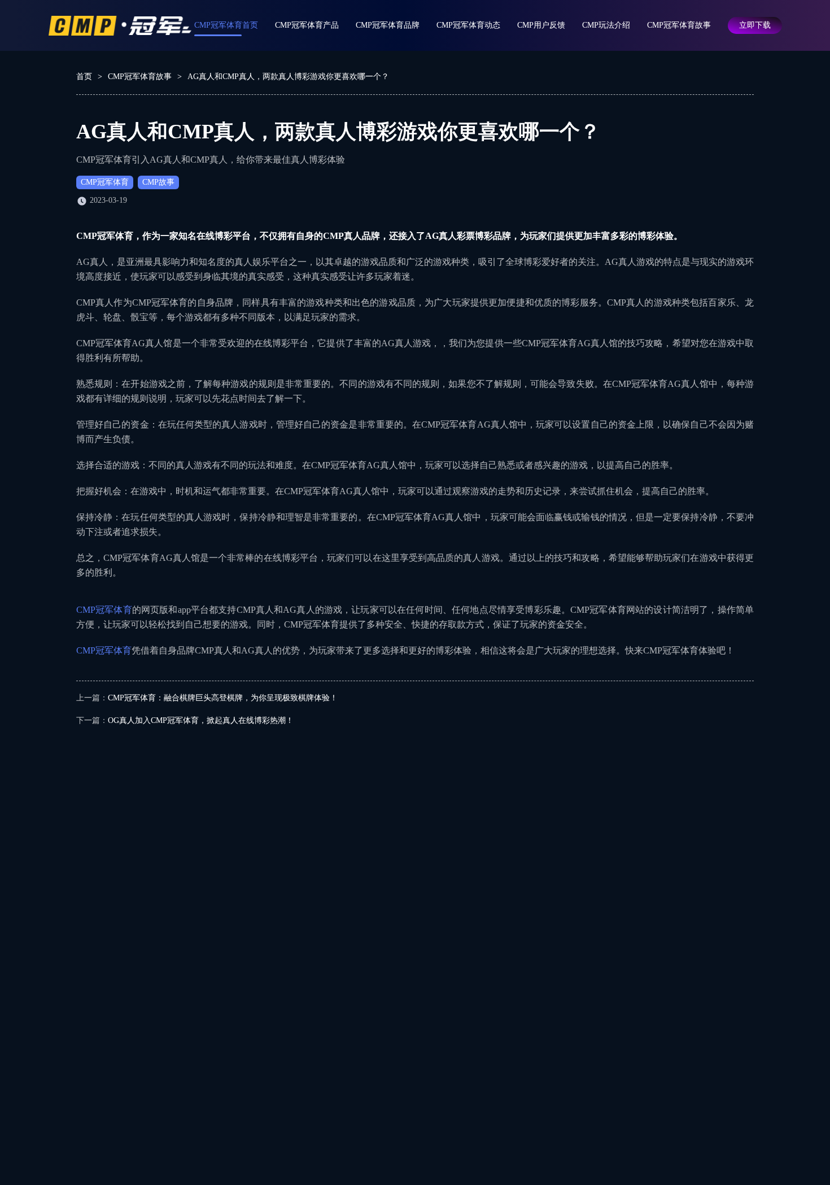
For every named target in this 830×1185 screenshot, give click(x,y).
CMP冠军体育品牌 (388, 25)
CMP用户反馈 (541, 25)
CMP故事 (158, 182)
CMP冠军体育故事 (679, 25)
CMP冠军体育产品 (307, 25)
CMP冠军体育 (105, 182)
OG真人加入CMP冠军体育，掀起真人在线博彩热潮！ (201, 720)
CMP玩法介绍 (606, 25)
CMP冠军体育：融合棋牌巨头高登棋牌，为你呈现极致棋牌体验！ (223, 698)
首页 (84, 76)
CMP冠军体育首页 (226, 25)
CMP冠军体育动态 (468, 25)
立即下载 (755, 25)
